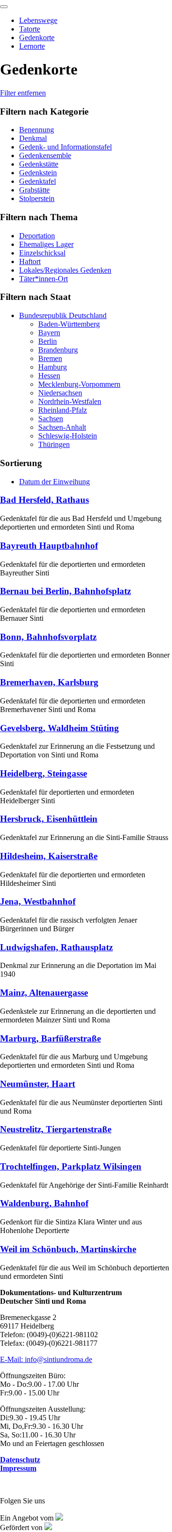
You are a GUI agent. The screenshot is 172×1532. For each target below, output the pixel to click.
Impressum (18, 1468)
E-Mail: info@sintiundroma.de (46, 1359)
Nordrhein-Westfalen (69, 401)
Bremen (50, 358)
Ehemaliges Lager (46, 244)
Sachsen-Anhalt (62, 427)
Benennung (36, 130)
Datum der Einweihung (54, 482)
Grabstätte (34, 190)
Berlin (47, 341)
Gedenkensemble (45, 155)
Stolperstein (36, 198)
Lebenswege (38, 20)
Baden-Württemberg (69, 324)
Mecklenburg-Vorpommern (79, 384)
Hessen (49, 376)
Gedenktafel (37, 181)
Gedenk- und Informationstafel (65, 147)
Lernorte (32, 46)
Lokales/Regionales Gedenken (65, 270)
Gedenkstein (38, 173)
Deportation (37, 236)
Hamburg (52, 367)
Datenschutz (20, 1460)
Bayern (49, 333)
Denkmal (33, 138)
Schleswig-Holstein (67, 436)
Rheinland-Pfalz (62, 410)
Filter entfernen (23, 93)
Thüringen (54, 444)
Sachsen (50, 419)
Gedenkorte (36, 37)
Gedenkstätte (38, 164)
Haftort (30, 261)
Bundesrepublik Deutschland (63, 315)
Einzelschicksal (42, 253)
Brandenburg (58, 350)
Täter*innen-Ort (43, 279)
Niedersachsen (60, 393)
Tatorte (29, 29)
